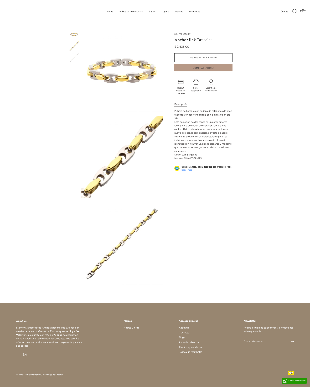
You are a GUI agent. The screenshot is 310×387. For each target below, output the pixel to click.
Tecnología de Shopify (52, 374)
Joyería (165, 11)
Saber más (186, 169)
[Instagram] (24, 354)
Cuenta (284, 11)
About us (184, 327)
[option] (74, 35)
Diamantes (194, 11)
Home (110, 11)
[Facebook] (17, 354)
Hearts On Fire (131, 327)
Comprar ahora (203, 68)
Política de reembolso (190, 351)
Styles (152, 11)
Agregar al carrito (203, 57)
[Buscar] (294, 11)
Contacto (184, 332)
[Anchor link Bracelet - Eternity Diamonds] (74, 34)
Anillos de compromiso (131, 11)
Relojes (179, 11)
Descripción (180, 104)
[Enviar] (292, 341)
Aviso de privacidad (189, 342)
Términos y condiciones (191, 347)
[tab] (182, 104)
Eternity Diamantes (32, 374)
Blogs (182, 337)
